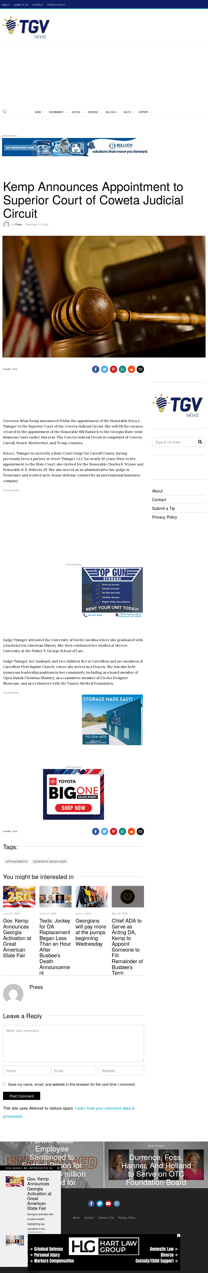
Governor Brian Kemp (50, 861)
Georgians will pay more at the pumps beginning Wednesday (91, 932)
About (157, 491)
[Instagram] (117, 1203)
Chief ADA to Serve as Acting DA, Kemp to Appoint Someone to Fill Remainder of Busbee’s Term (127, 946)
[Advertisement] (104, 76)
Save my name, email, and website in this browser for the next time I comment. (72, 1084)
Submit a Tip (163, 508)
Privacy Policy (164, 517)
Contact (159, 499)
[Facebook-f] (91, 1203)
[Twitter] (99, 1203)
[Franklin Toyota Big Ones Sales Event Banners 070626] (73, 794)
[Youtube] (108, 1203)
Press (18, 224)
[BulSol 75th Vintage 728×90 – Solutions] (76, 146)
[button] (4, 111)
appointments (16, 861)
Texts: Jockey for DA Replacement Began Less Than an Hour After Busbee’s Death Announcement (55, 946)
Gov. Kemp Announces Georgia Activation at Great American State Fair (17, 938)
